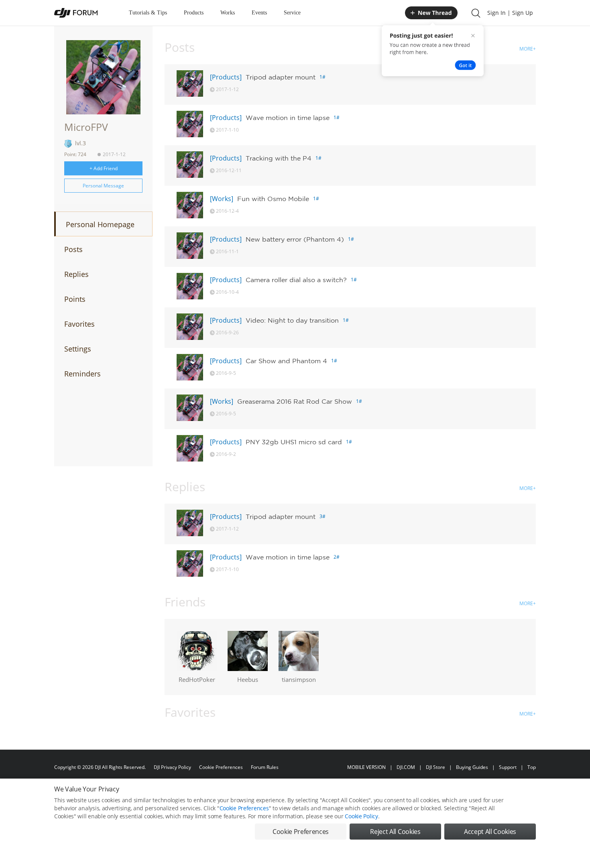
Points (74, 299)
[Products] (226, 77)
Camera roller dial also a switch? (296, 279)
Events (259, 13)
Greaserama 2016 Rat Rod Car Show (294, 401)
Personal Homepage (100, 224)
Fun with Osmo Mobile (273, 198)
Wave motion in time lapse (288, 117)
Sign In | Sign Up (510, 12)
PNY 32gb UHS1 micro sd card (294, 441)
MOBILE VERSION (366, 767)
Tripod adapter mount (280, 77)
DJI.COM (406, 767)
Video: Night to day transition (292, 320)
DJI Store (435, 767)
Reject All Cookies (395, 831)
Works (227, 13)
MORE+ (527, 48)
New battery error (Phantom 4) (295, 239)
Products (193, 13)
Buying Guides (472, 767)
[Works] (221, 198)
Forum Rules (265, 767)
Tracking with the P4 (278, 158)
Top (531, 767)
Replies (76, 274)
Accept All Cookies (490, 831)
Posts (73, 249)
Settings (77, 349)
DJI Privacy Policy (172, 767)
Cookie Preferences (221, 767)
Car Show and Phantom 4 (286, 360)
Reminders (82, 373)
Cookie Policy (361, 816)
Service (292, 13)
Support (508, 767)
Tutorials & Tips (148, 13)
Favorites (79, 324)
